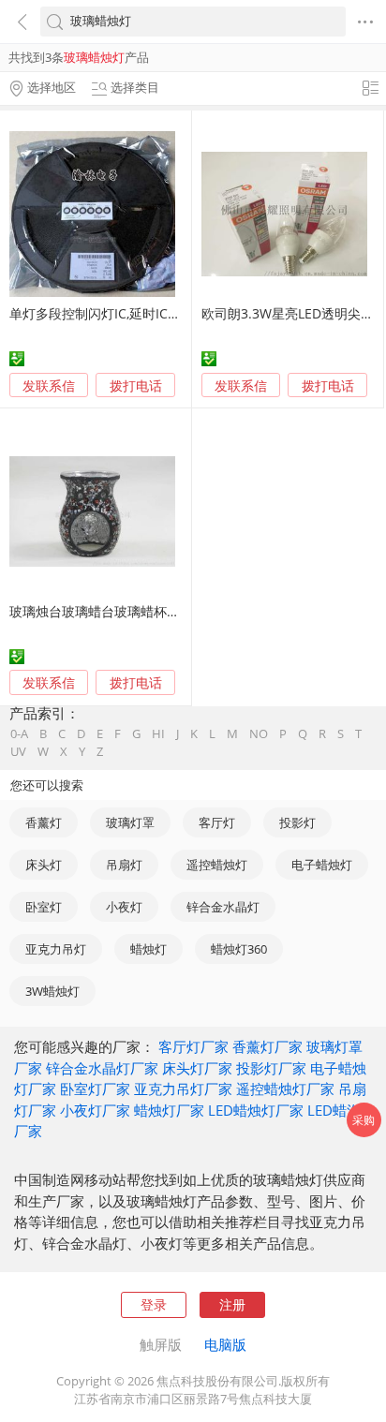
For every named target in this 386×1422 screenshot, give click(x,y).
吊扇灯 (124, 864)
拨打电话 (136, 385)
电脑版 (225, 1344)
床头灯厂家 (197, 1068)
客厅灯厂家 (193, 1046)
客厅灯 (217, 822)
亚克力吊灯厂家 (183, 1088)
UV (18, 752)
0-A (19, 734)
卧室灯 (43, 906)
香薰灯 (43, 822)
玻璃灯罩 (130, 822)
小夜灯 (124, 906)
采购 (363, 1119)
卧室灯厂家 (95, 1088)
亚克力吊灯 (55, 949)
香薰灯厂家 (267, 1046)
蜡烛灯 (148, 949)
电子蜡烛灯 (321, 864)
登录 (154, 1304)
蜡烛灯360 (239, 949)
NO (258, 734)
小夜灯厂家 (95, 1110)
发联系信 (48, 385)
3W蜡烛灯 (52, 991)
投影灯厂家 (271, 1068)
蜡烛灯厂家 (169, 1110)
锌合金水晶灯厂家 (102, 1068)
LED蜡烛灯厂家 (256, 1110)
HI (158, 734)
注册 (232, 1304)
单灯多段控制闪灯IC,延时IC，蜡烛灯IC (120, 313)
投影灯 (297, 822)
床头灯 (43, 864)
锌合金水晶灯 (223, 906)
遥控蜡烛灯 (216, 864)
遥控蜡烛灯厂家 (285, 1088)
